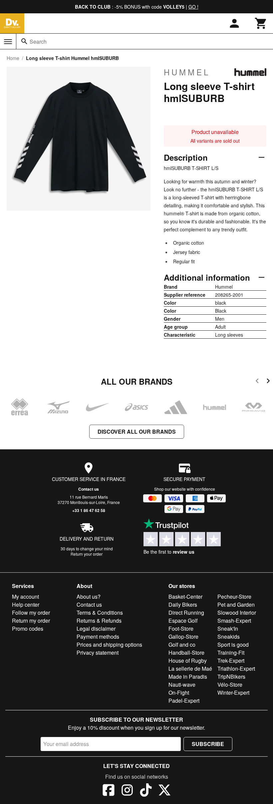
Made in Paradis (187, 676)
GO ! (193, 6)
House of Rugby (187, 660)
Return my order (31, 620)
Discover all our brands (137, 431)
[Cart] (261, 23)
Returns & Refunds (99, 620)
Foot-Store (180, 628)
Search (38, 41)
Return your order (87, 554)
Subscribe (208, 744)
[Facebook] (108, 791)
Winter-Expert (233, 692)
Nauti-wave (181, 684)
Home (13, 58)
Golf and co (181, 644)
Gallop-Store (183, 636)
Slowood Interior (236, 612)
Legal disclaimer (96, 628)
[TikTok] (145, 791)
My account (25, 596)
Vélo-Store (229, 684)
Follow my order (31, 612)
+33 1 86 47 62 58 (88, 510)
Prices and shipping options (109, 644)
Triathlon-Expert (236, 668)
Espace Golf (182, 620)
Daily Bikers (182, 604)
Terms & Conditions (100, 612)
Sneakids (228, 636)
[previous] (257, 382)
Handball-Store (186, 652)
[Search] (24, 41)
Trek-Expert (230, 660)
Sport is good (233, 644)
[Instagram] (127, 791)
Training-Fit (230, 652)
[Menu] (8, 42)
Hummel (187, 72)
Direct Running (186, 612)
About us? (89, 596)
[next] (268, 382)
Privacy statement (98, 652)
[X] (164, 791)
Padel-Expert (183, 700)
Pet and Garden (236, 604)
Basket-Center (185, 596)
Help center (25, 604)
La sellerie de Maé (190, 668)
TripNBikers (231, 676)
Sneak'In (227, 628)
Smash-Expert (234, 620)
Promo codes (27, 628)
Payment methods (98, 636)
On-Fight (178, 692)
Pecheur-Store (234, 596)
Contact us (88, 489)
